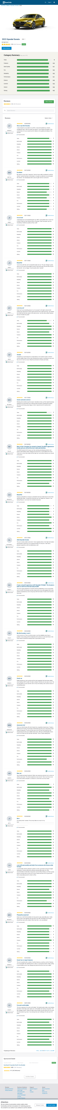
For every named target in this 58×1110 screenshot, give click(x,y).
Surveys (19, 1096)
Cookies (32, 1092)
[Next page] (53, 1051)
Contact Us (44, 1093)
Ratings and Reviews (22, 1088)
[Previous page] (37, 1051)
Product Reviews (21, 1098)
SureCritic (3, 5)
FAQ (31, 1090)
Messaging (19, 1093)
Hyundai (12, 5)
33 (52, 1050)
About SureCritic (46, 1088)
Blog (43, 1090)
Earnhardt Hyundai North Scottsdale (14, 1065)
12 (47, 1050)
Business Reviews (9, 1088)
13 (48, 1050)
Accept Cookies (51, 1105)
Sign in (49, 2)
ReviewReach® (20, 1092)
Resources (44, 1092)
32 (51, 1050)
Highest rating (48, 118)
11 (46, 1050)
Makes (8, 5)
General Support (33, 1088)
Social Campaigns (21, 1095)
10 (44, 1050)
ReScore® (19, 1090)
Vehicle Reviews (8, 1090)
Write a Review (6, 48)
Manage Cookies (40, 1105)
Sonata (17, 5)
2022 (23, 39)
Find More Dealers (30, 1076)
